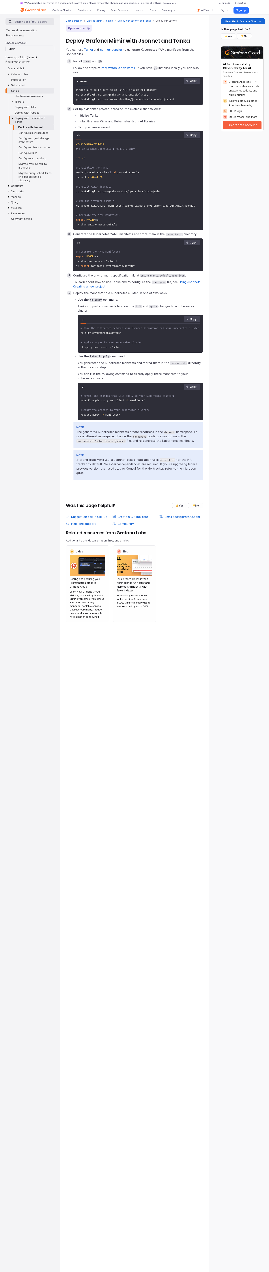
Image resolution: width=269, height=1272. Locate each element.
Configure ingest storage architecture (33, 140)
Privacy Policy (80, 2)
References (18, 213)
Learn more (169, 3)
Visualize (16, 207)
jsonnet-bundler (111, 49)
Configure (17, 185)
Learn (138, 10)
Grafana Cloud (60, 10)
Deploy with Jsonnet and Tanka (134, 20)
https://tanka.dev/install (118, 68)
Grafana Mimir (94, 20)
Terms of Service (57, 2)
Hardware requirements (29, 96)
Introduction (18, 79)
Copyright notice (21, 218)
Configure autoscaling (32, 158)
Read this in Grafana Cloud (241, 21)
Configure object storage (34, 147)
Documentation (74, 20)
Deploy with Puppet (27, 112)
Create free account (242, 125)
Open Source (118, 10)
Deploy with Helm (25, 107)
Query (14, 202)
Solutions (83, 10)
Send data (17, 191)
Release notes (19, 74)
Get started (18, 85)
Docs (153, 10)
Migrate (19, 101)
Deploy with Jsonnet (30, 127)
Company (167, 10)
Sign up (241, 10)
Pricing (101, 10)
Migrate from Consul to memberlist (32, 165)
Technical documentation (21, 30)
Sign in (225, 10)
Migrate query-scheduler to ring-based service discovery (35, 176)
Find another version (17, 61)
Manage (16, 196)
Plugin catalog (15, 35)
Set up (109, 20)
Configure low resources (33, 132)
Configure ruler (27, 152)
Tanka (88, 49)
